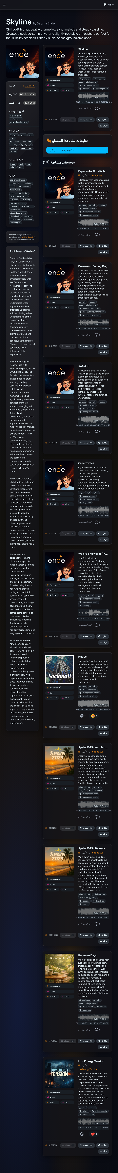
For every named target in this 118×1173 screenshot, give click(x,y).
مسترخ (13, 164)
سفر (30, 135)
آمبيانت (102, 205)
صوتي (96, 493)
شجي (21, 164)
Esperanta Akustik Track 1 (95, 171)
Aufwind (83, 366)
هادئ (20, 167)
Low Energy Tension (88, 1069)
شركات (13, 151)
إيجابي (12, 167)
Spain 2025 (97, 752)
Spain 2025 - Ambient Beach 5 (97, 747)
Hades (82, 656)
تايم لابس (14, 148)
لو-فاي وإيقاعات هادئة (18, 122)
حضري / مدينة (26, 148)
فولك (88, 493)
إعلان (12, 138)
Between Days (87, 955)
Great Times (86, 463)
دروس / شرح (26, 145)
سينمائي (82, 205)
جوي (28, 164)
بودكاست (13, 145)
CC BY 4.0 (30, 86)
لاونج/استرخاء (15, 115)
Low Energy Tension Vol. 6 (95, 1061)
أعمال (23, 135)
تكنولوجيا (13, 135)
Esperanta (97, 175)
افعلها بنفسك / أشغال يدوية (20, 141)
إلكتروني (92, 205)
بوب (81, 493)
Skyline (83, 49)
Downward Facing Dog (92, 266)
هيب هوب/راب (16, 119)
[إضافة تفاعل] (98, 108)
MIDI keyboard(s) (28, 237)
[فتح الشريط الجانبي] (4, 5)
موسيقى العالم (99, 894)
